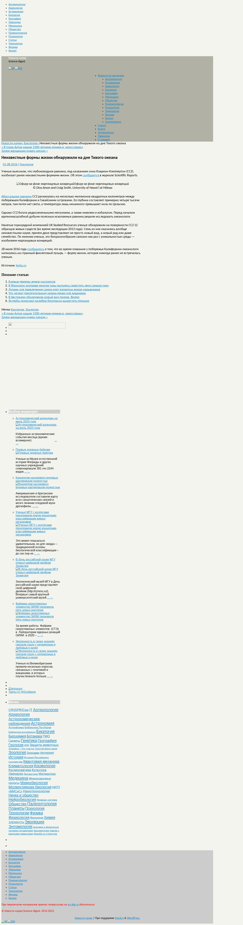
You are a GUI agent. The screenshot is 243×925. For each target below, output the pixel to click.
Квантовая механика (41, 761)
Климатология (21, 766)
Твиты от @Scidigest (22, 691)
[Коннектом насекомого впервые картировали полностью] (38, 487)
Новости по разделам (111, 75)
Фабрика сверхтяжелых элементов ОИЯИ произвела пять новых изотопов (35, 607)
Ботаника (34, 736)
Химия (13, 50)
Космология (44, 765)
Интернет (47, 753)
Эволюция (34, 822)
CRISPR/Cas (19, 710)
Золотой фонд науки (46, 748)
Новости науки (17, 58)
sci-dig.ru (73, 904)
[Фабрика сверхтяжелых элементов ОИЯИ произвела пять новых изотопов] (38, 619)
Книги (101, 129)
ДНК (26, 745)
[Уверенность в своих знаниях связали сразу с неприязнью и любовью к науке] (38, 657)
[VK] (11, 68)
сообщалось (35, 249)
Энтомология (113, 122)
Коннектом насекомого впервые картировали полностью (37, 479)
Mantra (119, 918)
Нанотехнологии (36, 791)
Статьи (13, 40)
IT (30, 710)
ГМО (46, 736)
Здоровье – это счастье (21, 748)
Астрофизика (16, 727)
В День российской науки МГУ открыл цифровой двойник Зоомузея (35, 562)
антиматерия (26, 830)
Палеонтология (18, 33)
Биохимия (17, 736)
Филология (36, 817)
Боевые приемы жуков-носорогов (32, 282)
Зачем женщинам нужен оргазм (24, 151)
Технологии (16, 43)
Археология (16, 8)
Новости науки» (12, 143)
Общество (15, 29)
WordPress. (133, 918)
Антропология (17, 4)
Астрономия (16, 11)
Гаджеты (14, 740)
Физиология (19, 817)
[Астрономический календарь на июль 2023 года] (38, 427)
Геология (16, 745)
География (15, 18)
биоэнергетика (41, 830)
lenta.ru (21, 265)
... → (27, 471)
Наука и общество (23, 795)
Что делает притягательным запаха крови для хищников (47, 293)
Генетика (29, 740)
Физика (13, 47)
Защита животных (44, 745)
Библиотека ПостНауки (38, 727)
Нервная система (47, 799)
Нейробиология (22, 799)
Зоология (31, 309)
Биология (14, 15)
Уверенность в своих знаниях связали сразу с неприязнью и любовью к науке (36, 644)
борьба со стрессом (45, 833)
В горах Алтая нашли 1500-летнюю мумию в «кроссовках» (42, 147)
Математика (47, 774)
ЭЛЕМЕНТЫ (16, 822)
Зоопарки (33, 753)
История (16, 757)
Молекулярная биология (30, 787)
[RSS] (18, 68)
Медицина (15, 26)
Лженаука (15, 22)
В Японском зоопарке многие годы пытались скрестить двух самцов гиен (59, 285)
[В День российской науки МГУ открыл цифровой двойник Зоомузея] (38, 575)
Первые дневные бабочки (33, 449)
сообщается (91, 175)
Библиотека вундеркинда (22, 732)
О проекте (104, 139)
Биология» (31, 143)
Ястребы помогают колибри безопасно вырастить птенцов (49, 301)
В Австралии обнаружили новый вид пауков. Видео (44, 297)
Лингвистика (31, 774)
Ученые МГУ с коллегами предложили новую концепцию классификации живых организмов (36, 517)
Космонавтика (20, 770)
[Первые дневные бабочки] (34, 452)
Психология (16, 36)
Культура (39, 770)
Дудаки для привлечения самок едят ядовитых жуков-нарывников (54, 289)
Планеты (17, 808)
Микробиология (34, 783)
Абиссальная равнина (16, 196)
